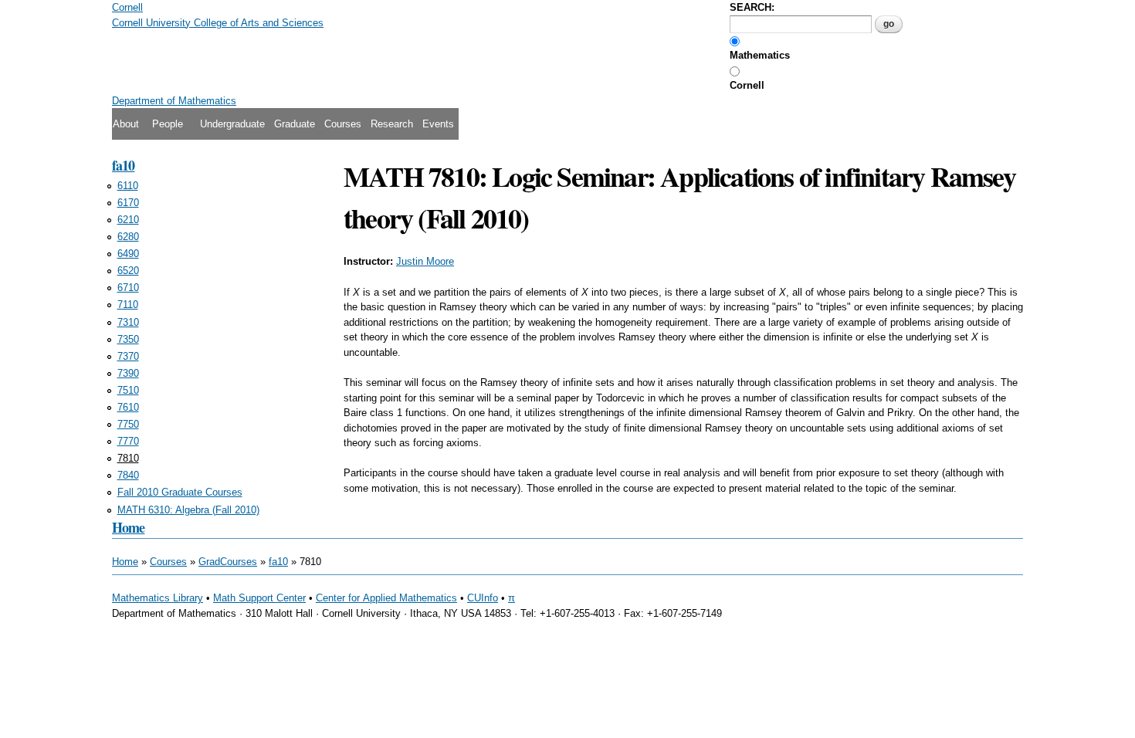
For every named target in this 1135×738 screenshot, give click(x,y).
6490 (128, 253)
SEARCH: (752, 7)
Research (392, 124)
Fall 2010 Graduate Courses (179, 492)
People (167, 124)
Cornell (747, 85)
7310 (128, 322)
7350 (128, 339)
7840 (128, 475)
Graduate (294, 124)
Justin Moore (425, 261)
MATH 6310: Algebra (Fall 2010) (188, 510)
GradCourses (227, 561)
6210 (128, 219)
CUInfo (482, 598)
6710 (128, 287)
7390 (128, 373)
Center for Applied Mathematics (386, 598)
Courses (342, 124)
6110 (127, 185)
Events (438, 124)
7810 (128, 458)
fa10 (123, 165)
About (126, 124)
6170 (128, 202)
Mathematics (760, 55)
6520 (128, 270)
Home (128, 527)
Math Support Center (259, 598)
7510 (128, 390)
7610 (128, 407)
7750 (128, 424)
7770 (128, 441)
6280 (128, 236)
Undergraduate (232, 124)
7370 (128, 356)
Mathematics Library (157, 598)
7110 (127, 304)
